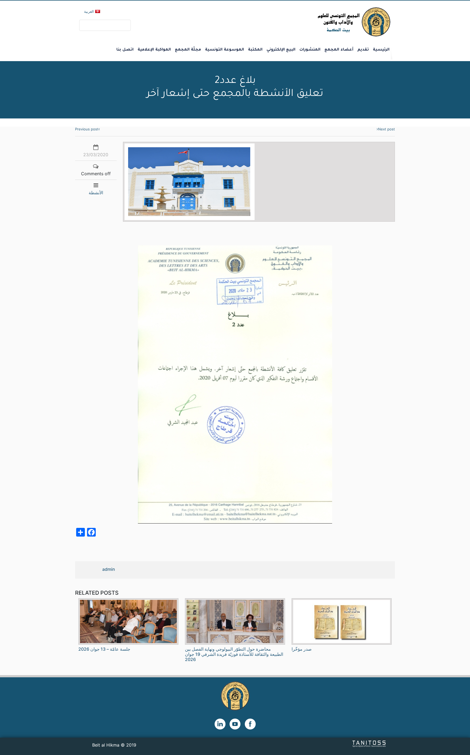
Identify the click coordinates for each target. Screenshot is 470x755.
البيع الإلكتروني (281, 50)
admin (108, 569)
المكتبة (255, 50)
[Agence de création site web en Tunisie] (369, 743)
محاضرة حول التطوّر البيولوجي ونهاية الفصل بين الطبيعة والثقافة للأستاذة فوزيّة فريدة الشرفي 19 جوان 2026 (234, 654)
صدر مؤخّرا (302, 649)
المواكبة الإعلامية (154, 50)
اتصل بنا (125, 50)
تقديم (363, 50)
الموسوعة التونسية (224, 50)
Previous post (86, 129)
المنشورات (309, 50)
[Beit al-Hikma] (334, 22)
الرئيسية (381, 50)
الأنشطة (96, 192)
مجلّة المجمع (188, 50)
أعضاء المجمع (338, 50)
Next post (386, 129)
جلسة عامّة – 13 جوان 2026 (104, 649)
